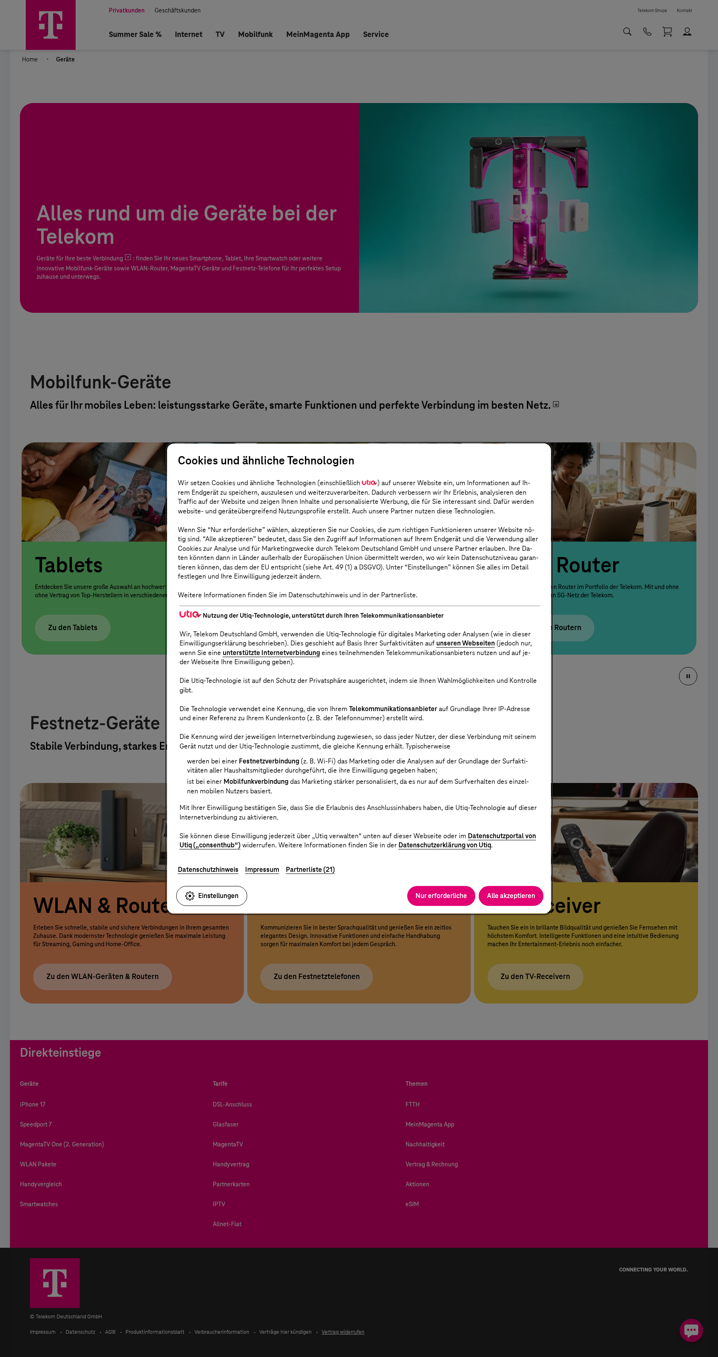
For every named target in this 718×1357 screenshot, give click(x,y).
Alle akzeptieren (511, 895)
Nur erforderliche (441, 895)
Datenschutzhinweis (208, 869)
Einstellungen (218, 895)
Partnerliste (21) (310, 869)
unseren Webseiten (465, 643)
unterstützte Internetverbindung (271, 652)
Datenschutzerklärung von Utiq (444, 845)
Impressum (262, 869)
